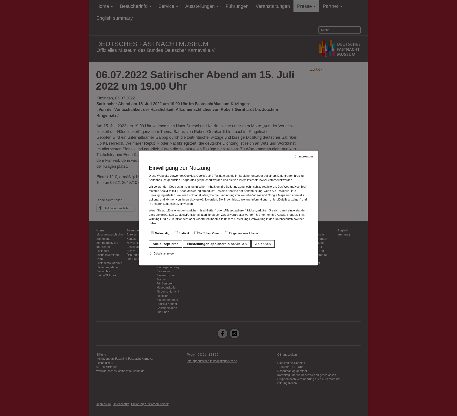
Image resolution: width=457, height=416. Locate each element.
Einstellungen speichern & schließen (217, 244)
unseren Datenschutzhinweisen (172, 204)
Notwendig (161, 233)
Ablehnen (263, 244)
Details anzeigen (164, 253)
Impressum (305, 156)
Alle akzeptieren (166, 244)
